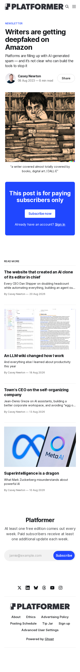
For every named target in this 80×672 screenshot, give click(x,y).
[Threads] (44, 588)
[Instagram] (60, 588)
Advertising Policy (55, 617)
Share (66, 78)
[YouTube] (52, 588)
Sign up (64, 623)
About (16, 617)
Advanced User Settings (40, 630)
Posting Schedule (23, 623)
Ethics (30, 617)
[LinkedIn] (28, 588)
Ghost (49, 639)
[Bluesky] (36, 588)
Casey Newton (29, 76)
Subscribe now (40, 213)
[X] (19, 588)
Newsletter (14, 23)
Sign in (60, 224)
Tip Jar (47, 623)
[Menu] (74, 6)
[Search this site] (67, 6)
